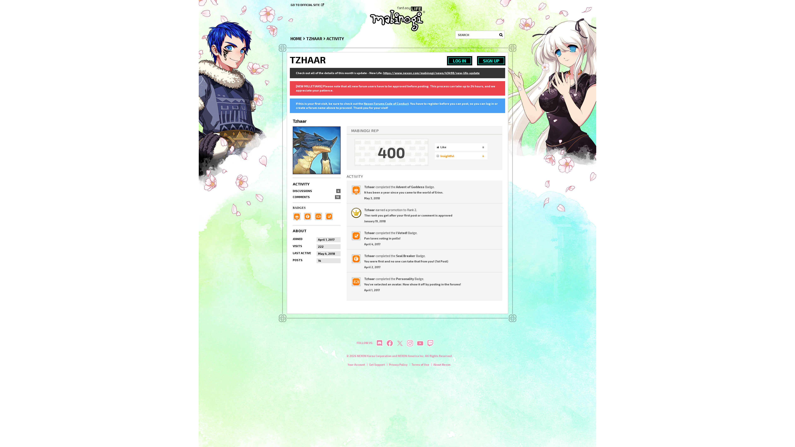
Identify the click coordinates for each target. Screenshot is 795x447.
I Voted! (401, 233)
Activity (301, 184)
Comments (316, 197)
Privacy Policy (398, 364)
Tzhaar (369, 187)
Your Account (356, 364)
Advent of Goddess (410, 187)
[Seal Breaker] (309, 216)
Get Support (377, 364)
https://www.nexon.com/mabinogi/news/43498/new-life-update (431, 73)
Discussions (316, 191)
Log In (459, 60)
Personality (405, 279)
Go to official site (305, 5)
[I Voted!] (330, 216)
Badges (299, 207)
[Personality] (319, 216)
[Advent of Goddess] (298, 216)
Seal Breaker (405, 256)
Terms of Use (420, 364)
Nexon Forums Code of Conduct (386, 103)
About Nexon (441, 364)
